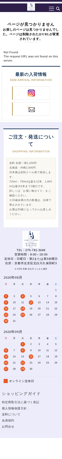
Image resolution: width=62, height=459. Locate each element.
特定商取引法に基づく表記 (20, 402)
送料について (11, 414)
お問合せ (8, 426)
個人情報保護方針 (14, 408)
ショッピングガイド (21, 393)
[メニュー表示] (51, 8)
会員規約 (8, 420)
